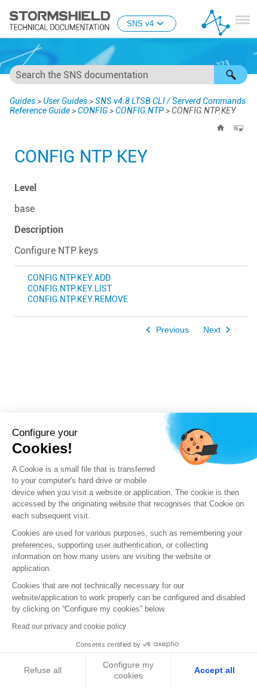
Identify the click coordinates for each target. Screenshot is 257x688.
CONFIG (93, 110)
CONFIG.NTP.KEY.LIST (69, 289)
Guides (22, 101)
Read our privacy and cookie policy (69, 626)
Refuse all (43, 670)
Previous (172, 329)
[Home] (220, 127)
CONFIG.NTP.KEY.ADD (69, 278)
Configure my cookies (128, 670)
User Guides (65, 101)
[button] (230, 74)
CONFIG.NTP (139, 110)
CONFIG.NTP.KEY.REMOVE (77, 299)
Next (212, 329)
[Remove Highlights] (238, 127)
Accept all (214, 670)
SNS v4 (140, 23)
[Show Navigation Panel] (242, 19)
